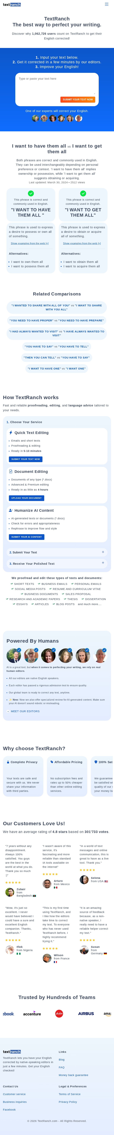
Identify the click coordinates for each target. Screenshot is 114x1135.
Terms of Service (70, 1094)
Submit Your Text (23, 552)
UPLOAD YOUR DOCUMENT (26, 498)
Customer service (14, 1094)
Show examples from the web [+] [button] (30, 243)
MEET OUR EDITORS (25, 711)
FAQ (61, 1067)
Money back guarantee (73, 1075)
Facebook (9, 1109)
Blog (62, 1059)
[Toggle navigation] (106, 4)
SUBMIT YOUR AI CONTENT (26, 537)
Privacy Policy (68, 1101)
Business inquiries (15, 1101)
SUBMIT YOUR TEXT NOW (78, 99)
